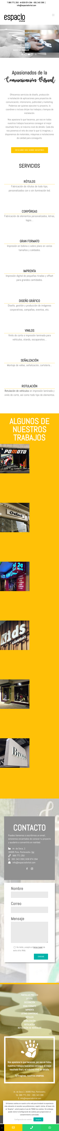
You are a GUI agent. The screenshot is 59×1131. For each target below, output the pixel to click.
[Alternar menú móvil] (53, 15)
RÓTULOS (29, 1017)
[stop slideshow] (35, 54)
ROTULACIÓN (29, 1024)
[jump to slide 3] (32, 54)
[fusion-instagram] (32, 869)
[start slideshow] (22, 54)
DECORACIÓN (29, 1002)
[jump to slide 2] (29, 54)
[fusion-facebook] (27, 869)
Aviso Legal (38, 947)
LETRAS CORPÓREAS (29, 1013)
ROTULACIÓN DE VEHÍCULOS (29, 1027)
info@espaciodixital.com (26, 5)
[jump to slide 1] (26, 54)
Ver (32, 852)
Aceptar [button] (38, 1119)
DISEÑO (29, 998)
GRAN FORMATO (29, 1006)
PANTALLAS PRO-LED (29, 995)
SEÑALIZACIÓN (29, 1020)
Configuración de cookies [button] (23, 1119)
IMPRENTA (29, 1009)
